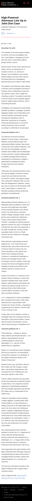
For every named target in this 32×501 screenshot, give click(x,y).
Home (5, 489)
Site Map (12, 489)
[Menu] (28, 3)
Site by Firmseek (8, 497)
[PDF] (3, 33)
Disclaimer (21, 489)
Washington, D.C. (6, 487)
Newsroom (10, 33)
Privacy (6, 492)
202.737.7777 (15, 487)
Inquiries (24, 487)
